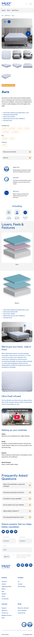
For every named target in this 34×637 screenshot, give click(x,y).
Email (4, 546)
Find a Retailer (22, 610)
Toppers (4, 594)
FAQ (3, 618)
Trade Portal (21, 613)
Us (18, 581)
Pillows (3, 589)
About (8, 10)
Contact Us (5, 613)
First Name (6, 537)
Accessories (5, 598)
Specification (15, 10)
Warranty (4, 610)
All (2, 15)
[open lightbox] (17, 33)
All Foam (7, 15)
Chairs (3, 596)
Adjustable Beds (6, 586)
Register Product (7, 615)
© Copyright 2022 (27, 634)
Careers (20, 584)
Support (4, 608)
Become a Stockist (23, 608)
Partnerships (21, 586)
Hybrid (4, 584)
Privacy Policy (5, 634)
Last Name (22, 537)
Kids (3, 591)
